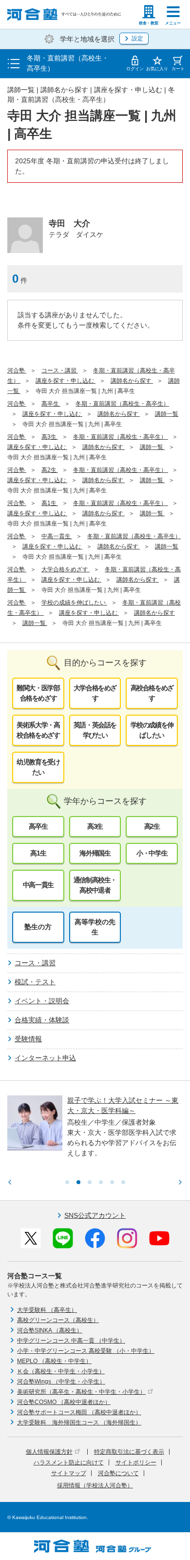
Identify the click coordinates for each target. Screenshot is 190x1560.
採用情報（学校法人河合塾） (95, 1485)
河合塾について (118, 1473)
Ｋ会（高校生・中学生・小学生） (61, 1371)
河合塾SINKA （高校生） (49, 1330)
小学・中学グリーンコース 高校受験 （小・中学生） (85, 1350)
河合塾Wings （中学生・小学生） (61, 1381)
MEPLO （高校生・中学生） (54, 1361)
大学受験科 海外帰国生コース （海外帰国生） (79, 1422)
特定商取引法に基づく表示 (129, 1451)
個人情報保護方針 (49, 1451)
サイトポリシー (135, 1462)
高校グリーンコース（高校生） (58, 1320)
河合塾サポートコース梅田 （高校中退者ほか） (79, 1412)
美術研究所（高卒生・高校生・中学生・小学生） (81, 1391)
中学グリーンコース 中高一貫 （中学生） (71, 1340)
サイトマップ (68, 1473)
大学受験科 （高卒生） (47, 1309)
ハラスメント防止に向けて (69, 1462)
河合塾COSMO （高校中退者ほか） (64, 1402)
